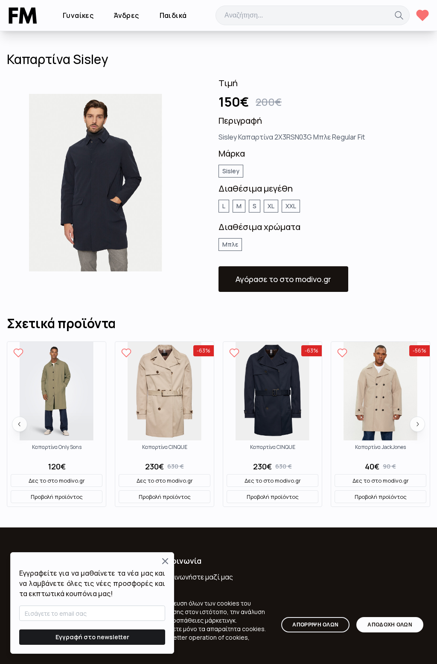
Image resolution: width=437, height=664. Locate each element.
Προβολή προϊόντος (57, 497)
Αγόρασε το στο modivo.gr (283, 279)
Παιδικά (173, 15)
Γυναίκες (78, 15)
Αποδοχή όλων (389, 625)
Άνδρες (126, 15)
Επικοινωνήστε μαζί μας (194, 577)
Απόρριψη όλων (315, 625)
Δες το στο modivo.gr (57, 480)
